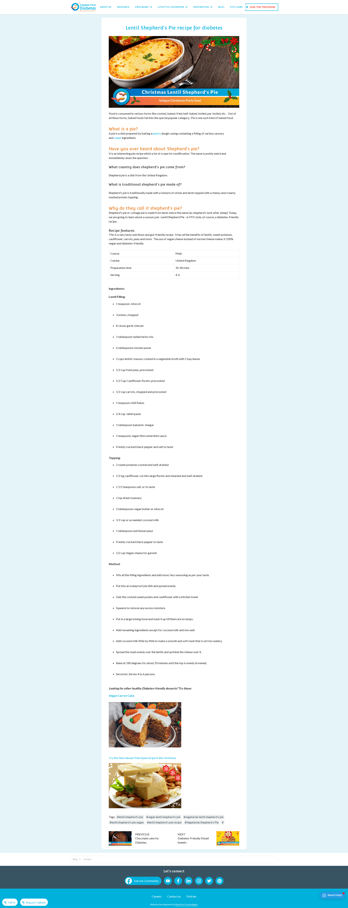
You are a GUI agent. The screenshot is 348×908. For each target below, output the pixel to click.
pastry (157, 133)
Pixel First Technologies (186, 904)
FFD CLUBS (236, 7)
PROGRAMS (142, 7)
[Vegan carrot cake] (145, 746)
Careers (156, 896)
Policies (191, 896)
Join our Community (146, 880)
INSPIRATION (201, 7)
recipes (87, 859)
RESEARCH (123, 7)
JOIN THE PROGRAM (262, 7)
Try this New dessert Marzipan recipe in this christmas (142, 758)
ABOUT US (105, 7)
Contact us (174, 896)
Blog (75, 859)
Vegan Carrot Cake (121, 695)
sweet (117, 137)
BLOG (221, 7)
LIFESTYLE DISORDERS (171, 7)
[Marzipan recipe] (145, 807)
